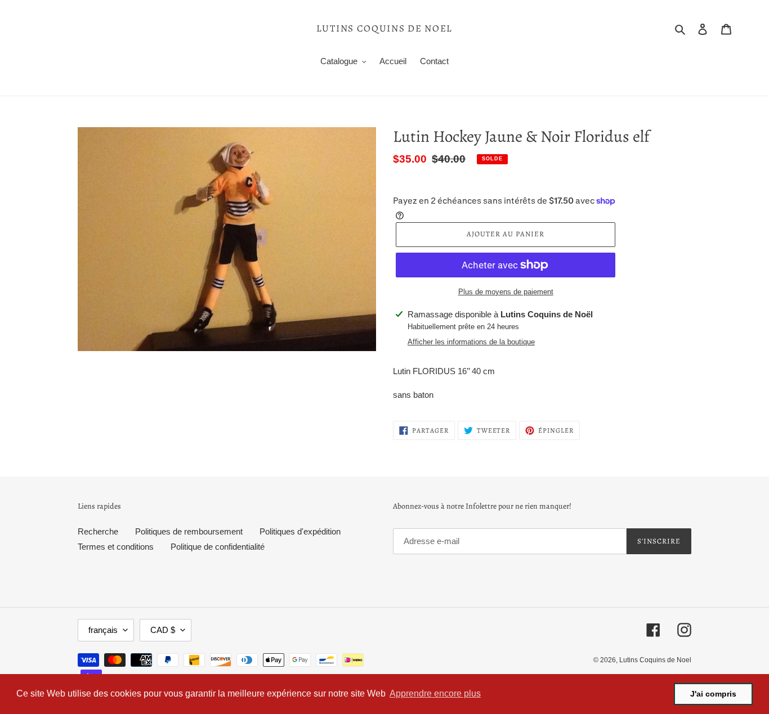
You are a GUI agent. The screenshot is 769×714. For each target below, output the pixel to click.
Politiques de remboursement (189, 531)
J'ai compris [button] (713, 693)
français (103, 630)
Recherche (98, 531)
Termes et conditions (116, 546)
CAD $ (162, 630)
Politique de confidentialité (218, 546)
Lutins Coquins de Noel (384, 28)
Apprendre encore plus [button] (435, 693)
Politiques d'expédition (300, 531)
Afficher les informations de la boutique (471, 342)
